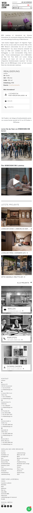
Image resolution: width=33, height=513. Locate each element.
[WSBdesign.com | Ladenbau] (5, 5)
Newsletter (3, 485)
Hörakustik (3, 471)
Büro (2, 458)
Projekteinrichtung (21, 462)
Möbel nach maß (21, 455)
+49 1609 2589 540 (7, 424)
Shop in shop (20, 469)
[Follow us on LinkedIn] (8, 506)
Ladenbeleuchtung (5, 474)
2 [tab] (15, 29)
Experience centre (5, 465)
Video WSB (3, 492)
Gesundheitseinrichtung (6, 469)
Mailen (9, 101)
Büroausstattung (5, 460)
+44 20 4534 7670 (7, 414)
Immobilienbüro (5, 472)
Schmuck (19, 465)
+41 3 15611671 (6, 405)
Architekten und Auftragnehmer (5, 455)
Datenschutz (4, 495)
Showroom (19, 471)
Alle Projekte (23, 283)
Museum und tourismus (22, 458)
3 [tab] (17, 29)
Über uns (3, 490)
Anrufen (10, 107)
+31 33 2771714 (6, 388)
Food (2, 467)
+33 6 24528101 (6, 396)
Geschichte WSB (5, 493)
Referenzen (3, 488)
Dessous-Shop (4, 462)
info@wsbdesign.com (7, 389)
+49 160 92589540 (26, 2)
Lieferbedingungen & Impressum (9, 497)
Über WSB (15, 5)
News (2, 486)
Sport (18, 474)
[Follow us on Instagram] (2, 506)
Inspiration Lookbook (6, 483)
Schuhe (19, 467)
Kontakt (14, 2)
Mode (18, 456)
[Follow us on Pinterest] (11, 506)
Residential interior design (23, 463)
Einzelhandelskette (14, 85)
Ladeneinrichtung (21, 453)
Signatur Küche (20, 472)
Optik (18, 460)
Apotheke (3, 453)
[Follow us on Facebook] (5, 506)
